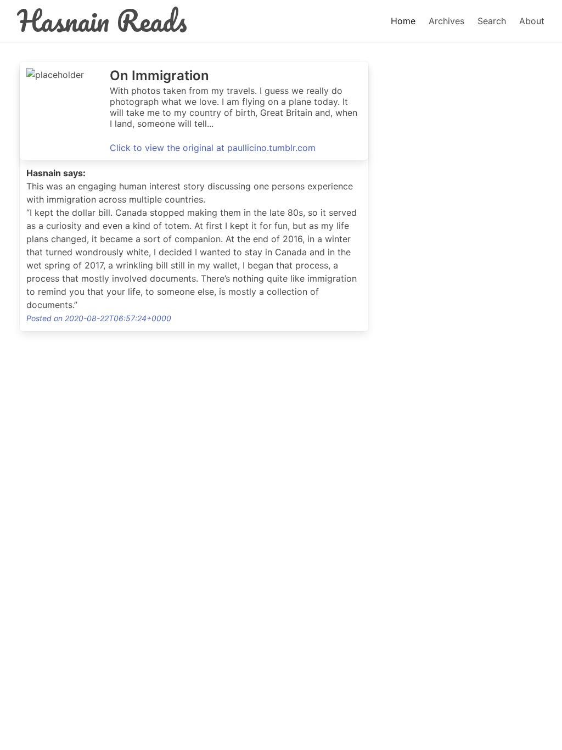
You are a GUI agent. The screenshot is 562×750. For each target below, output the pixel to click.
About (531, 20)
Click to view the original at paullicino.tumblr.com (213, 147)
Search (491, 20)
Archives (446, 20)
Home (403, 20)
